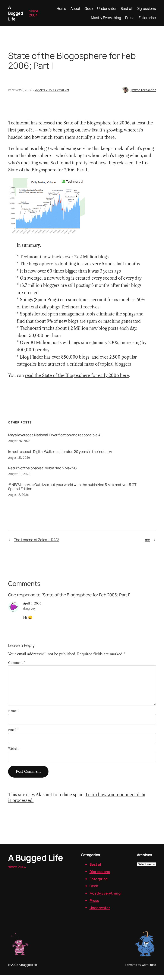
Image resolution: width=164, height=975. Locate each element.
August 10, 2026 (19, 474)
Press (94, 900)
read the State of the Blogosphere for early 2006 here (77, 375)
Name (13, 711)
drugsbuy (29, 608)
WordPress (149, 965)
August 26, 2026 (19, 441)
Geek (93, 885)
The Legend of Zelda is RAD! (36, 539)
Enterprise (98, 878)
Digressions (99, 871)
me (147, 539)
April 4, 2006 (32, 603)
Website (13, 749)
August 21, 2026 (19, 458)
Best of (95, 864)
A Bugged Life (15, 13)
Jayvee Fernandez (143, 90)
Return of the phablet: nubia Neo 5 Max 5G (42, 468)
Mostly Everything (52, 90)
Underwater (99, 907)
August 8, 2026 (18, 495)
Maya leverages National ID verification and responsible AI (54, 435)
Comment (16, 663)
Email (13, 730)
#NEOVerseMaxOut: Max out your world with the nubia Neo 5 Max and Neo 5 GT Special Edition (72, 487)
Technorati (19, 123)
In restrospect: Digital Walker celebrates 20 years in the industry (60, 452)
